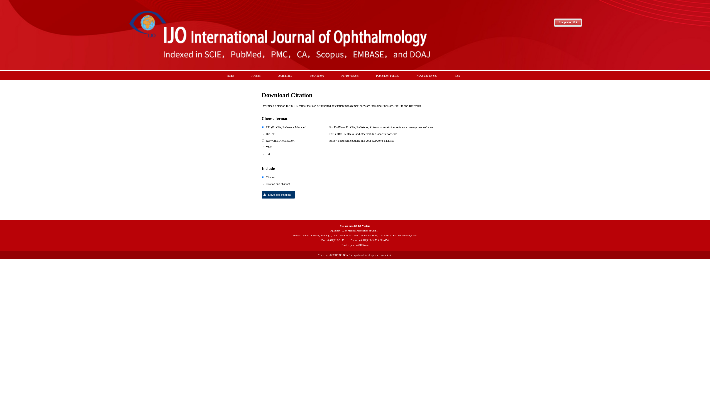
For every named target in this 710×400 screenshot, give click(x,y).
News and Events (427, 75)
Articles (256, 75)
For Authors (317, 75)
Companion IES (568, 22)
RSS (457, 75)
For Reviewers (350, 75)
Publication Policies (387, 75)
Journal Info (285, 75)
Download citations (279, 194)
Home (230, 75)
